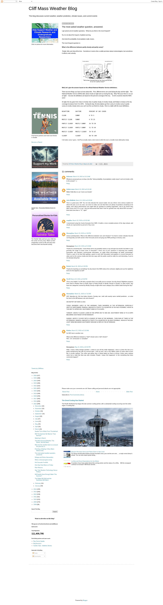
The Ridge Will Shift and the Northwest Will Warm (43, 479)
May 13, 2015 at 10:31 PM (83, 347)
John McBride (70, 200)
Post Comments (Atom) (77, 395)
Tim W (68, 279)
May (36, 424)
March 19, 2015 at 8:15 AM (83, 189)
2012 (35, 494)
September (38, 413)
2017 (35, 398)
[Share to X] (103, 164)
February (38, 483)
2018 (35, 396)
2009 (35, 502)
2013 (35, 491)
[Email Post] (96, 164)
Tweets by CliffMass (37, 368)
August (37, 416)
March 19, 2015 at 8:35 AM (84, 200)
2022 (35, 385)
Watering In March (40, 438)
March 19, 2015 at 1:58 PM (83, 233)
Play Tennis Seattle (39, 541)
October (37, 411)
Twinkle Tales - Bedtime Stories (42, 545)
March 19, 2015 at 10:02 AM (81, 220)
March (37, 429)
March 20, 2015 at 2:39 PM (79, 266)
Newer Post (65, 391)
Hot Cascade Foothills (41, 462)
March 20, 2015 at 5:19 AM (83, 246)
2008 (35, 504)
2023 (35, 383)
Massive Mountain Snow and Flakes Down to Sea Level (87, 451)
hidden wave (70, 189)
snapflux (69, 220)
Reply (68, 183)
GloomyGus (70, 233)
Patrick (68, 266)
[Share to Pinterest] (107, 164)
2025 (35, 378)
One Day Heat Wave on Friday (44, 465)
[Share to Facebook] (105, 164)
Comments (37, 556)
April (36, 426)
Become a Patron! (37, 142)
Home (98, 391)
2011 (35, 496)
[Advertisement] (45, 76)
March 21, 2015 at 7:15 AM (83, 293)
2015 (35, 403)
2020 (35, 391)
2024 (35, 380)
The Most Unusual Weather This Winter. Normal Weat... (44, 441)
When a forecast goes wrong (43, 460)
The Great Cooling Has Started (73, 400)
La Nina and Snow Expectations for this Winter (85, 461)
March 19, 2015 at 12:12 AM (81, 176)
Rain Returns (39, 467)
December (38, 406)
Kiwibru (68, 330)
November (38, 408)
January (37, 486)
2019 (35, 393)
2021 (35, 388)
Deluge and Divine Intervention (44, 457)
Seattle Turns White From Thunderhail (46, 431)
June (36, 421)
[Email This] (100, 164)
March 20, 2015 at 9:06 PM (79, 279)
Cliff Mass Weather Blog (53, 8)
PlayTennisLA (37, 543)
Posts (35, 553)
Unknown (69, 176)
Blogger (85, 600)
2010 (35, 499)
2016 (35, 401)
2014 (35, 489)
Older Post (129, 391)
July (36, 419)
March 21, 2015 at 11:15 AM (80, 330)
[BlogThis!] (101, 164)
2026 (35, 375)
